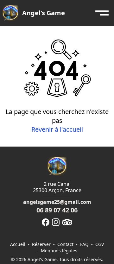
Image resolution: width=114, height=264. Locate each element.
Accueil (17, 244)
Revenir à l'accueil (57, 129)
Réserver (41, 244)
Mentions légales (59, 251)
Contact (65, 244)
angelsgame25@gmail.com (57, 202)
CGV (99, 244)
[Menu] (101, 12)
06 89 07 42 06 (57, 210)
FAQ (84, 244)
